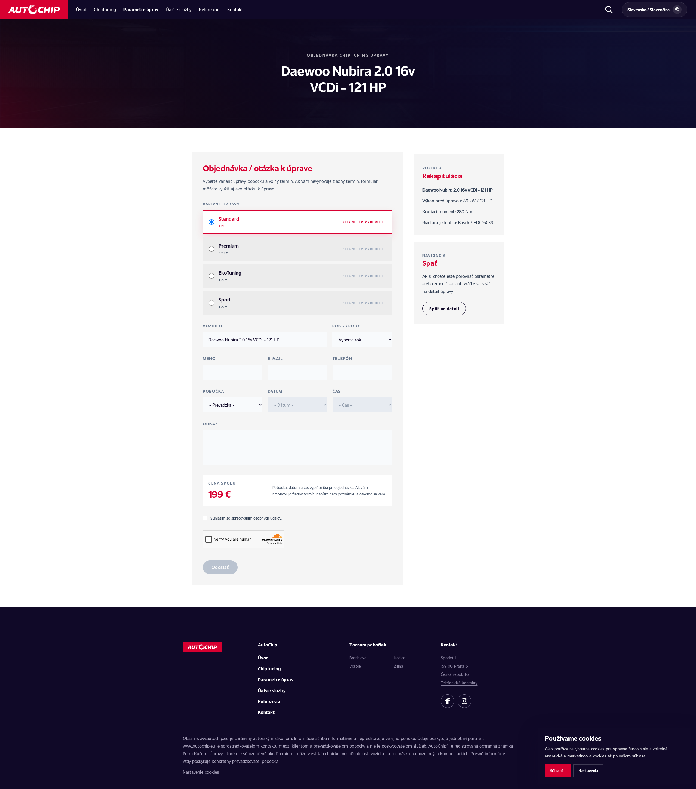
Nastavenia (588, 770)
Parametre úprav (140, 9)
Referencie (209, 9)
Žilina (398, 666)
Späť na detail (444, 308)
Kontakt (235, 9)
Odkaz (210, 423)
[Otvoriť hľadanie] (608, 9)
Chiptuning (105, 9)
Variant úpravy (221, 204)
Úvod (81, 9)
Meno (209, 358)
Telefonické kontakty (459, 682)
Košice (399, 657)
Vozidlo (213, 325)
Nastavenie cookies (201, 772)
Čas (337, 391)
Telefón (342, 358)
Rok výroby (346, 325)
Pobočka (213, 391)
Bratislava (357, 657)
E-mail (275, 358)
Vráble (355, 666)
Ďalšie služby (178, 9)
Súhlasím (558, 770)
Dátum (275, 391)
